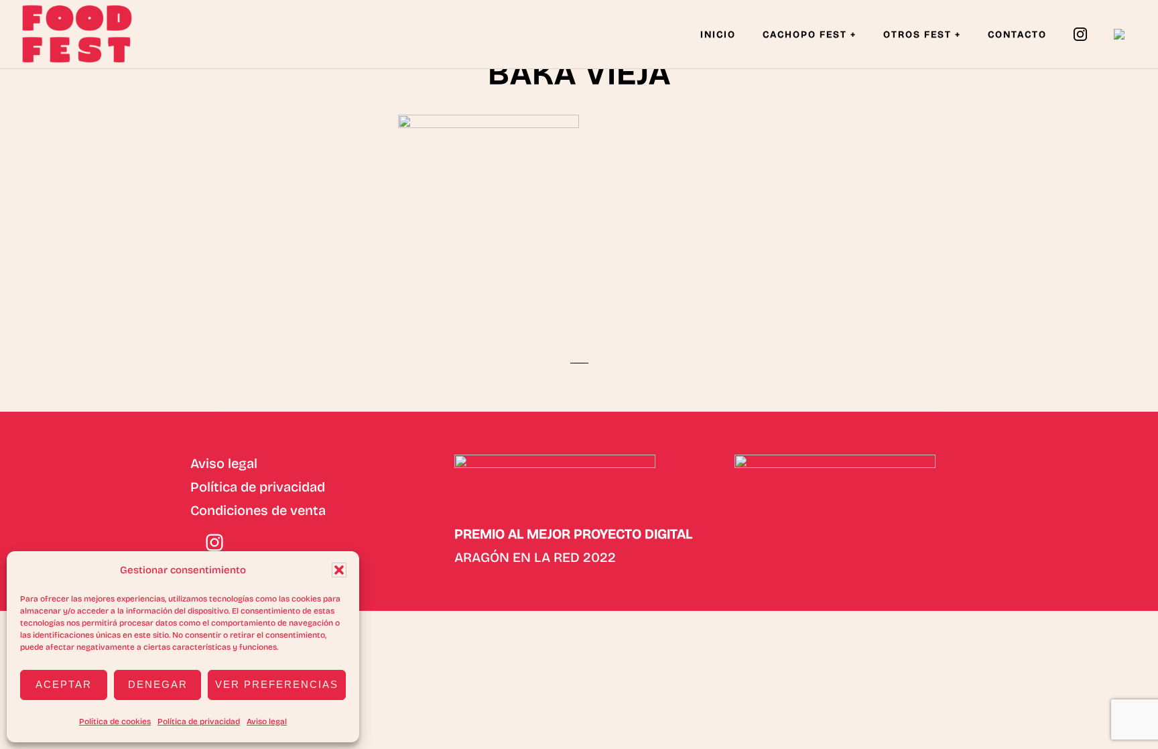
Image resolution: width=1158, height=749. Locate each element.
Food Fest (87, 34)
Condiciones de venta (258, 510)
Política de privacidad (198, 721)
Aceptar (64, 684)
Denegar (158, 684)
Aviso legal (267, 721)
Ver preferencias (276, 684)
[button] (339, 570)
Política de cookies (115, 721)
